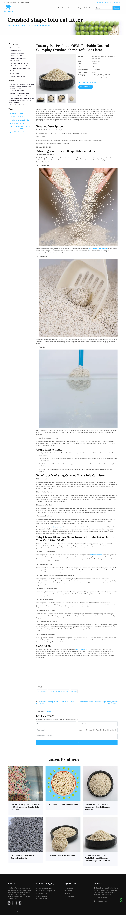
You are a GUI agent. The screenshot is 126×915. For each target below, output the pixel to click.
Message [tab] (41, 711)
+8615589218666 (11, 2)
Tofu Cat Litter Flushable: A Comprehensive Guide (22, 856)
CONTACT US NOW (85, 87)
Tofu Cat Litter (25, 25)
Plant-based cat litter (16, 48)
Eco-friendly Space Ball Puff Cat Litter (21, 128)
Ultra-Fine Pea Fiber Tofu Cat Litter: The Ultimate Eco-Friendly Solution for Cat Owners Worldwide (21, 100)
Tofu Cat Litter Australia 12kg (19, 120)
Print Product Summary (88, 82)
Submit (77, 743)
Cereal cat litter (16, 50)
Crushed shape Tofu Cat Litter (59, 691)
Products (71, 8)
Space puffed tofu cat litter (19, 66)
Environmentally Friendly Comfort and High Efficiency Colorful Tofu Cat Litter (25, 807)
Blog (79, 8)
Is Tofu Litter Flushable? (17, 90)
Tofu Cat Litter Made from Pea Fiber (63, 804)
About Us (61, 8)
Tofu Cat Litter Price (16, 117)
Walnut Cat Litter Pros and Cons (19, 96)
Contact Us (87, 8)
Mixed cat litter (15, 73)
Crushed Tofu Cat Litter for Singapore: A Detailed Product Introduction (97, 807)
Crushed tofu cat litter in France (61, 855)
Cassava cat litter (16, 55)
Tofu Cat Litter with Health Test (20, 68)
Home (54, 8)
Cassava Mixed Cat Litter (18, 76)
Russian (109, 2)
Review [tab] (48, 711)
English (101, 2)
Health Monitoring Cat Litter (18, 58)
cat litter (74, 691)
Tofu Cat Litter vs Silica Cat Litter (20, 93)
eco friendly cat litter (16, 113)
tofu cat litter (42, 691)
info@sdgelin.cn (24, 2)
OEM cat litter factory (17, 123)
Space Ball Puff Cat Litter (18, 132)
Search (116, 8)
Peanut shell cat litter (17, 53)
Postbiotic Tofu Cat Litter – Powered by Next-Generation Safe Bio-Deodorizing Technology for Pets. (21, 86)
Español (117, 2)
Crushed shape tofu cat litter (41, 25)
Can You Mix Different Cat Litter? (19, 105)
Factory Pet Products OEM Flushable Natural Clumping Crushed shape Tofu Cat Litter (97, 858)
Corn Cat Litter (14, 71)
